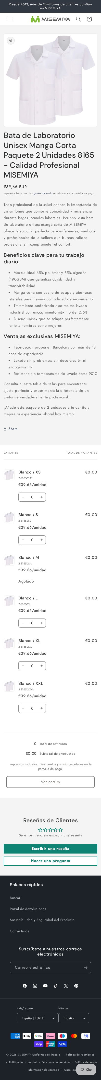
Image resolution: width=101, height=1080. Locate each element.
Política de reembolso (80, 1055)
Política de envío (86, 1062)
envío (63, 764)
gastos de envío (43, 193)
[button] (9, 19)
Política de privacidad (23, 1062)
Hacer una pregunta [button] (50, 861)
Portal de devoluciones (28, 908)
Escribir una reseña (50, 848)
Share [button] (13, 428)
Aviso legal (71, 1070)
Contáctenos (19, 931)
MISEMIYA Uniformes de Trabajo (39, 1055)
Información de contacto (43, 1070)
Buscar (15, 897)
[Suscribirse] (85, 967)
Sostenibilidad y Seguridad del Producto (42, 919)
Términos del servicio (56, 1062)
